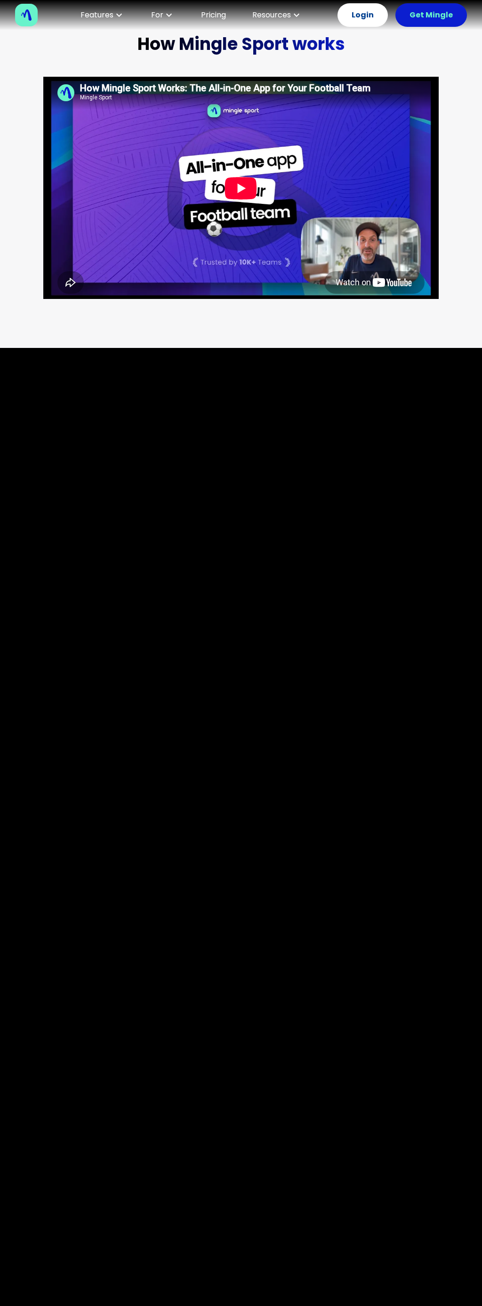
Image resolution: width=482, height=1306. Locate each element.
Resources (271, 14)
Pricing (213, 14)
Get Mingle (431, 14)
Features (96, 14)
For (157, 14)
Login (363, 14)
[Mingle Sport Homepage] (30, 15)
